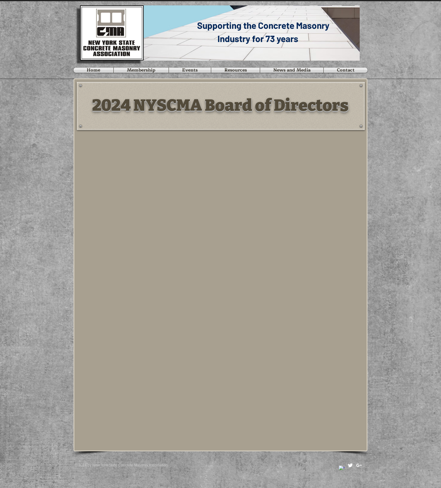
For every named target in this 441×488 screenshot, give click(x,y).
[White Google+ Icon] (359, 465)
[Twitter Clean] (350, 465)
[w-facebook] (341, 468)
